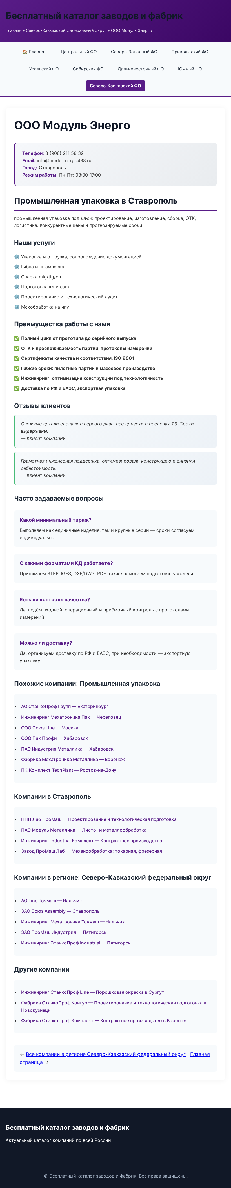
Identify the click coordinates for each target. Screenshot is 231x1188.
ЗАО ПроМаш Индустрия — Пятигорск (63, 932)
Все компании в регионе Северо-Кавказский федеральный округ (106, 1054)
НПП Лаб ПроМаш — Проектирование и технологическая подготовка (99, 819)
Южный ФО (190, 69)
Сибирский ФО (88, 69)
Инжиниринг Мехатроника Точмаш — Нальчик (73, 922)
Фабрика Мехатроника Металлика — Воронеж (73, 759)
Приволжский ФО (190, 51)
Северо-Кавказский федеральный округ (66, 30)
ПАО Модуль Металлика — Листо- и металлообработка (83, 830)
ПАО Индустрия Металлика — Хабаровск (67, 749)
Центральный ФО (79, 51)
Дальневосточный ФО (141, 69)
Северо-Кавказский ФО (115, 85)
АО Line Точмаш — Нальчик (51, 900)
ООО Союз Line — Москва (49, 728)
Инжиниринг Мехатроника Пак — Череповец (71, 717)
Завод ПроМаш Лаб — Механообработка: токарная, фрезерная (91, 851)
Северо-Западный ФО (134, 51)
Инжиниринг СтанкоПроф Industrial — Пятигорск (76, 943)
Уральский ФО (44, 69)
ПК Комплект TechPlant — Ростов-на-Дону (68, 770)
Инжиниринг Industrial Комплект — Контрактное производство (91, 840)
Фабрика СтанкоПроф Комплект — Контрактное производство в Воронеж (104, 1020)
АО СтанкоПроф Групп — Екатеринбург (64, 706)
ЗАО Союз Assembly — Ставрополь (60, 911)
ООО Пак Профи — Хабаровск (54, 738)
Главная (13, 30)
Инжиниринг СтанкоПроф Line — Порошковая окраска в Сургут (92, 992)
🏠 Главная (35, 51)
